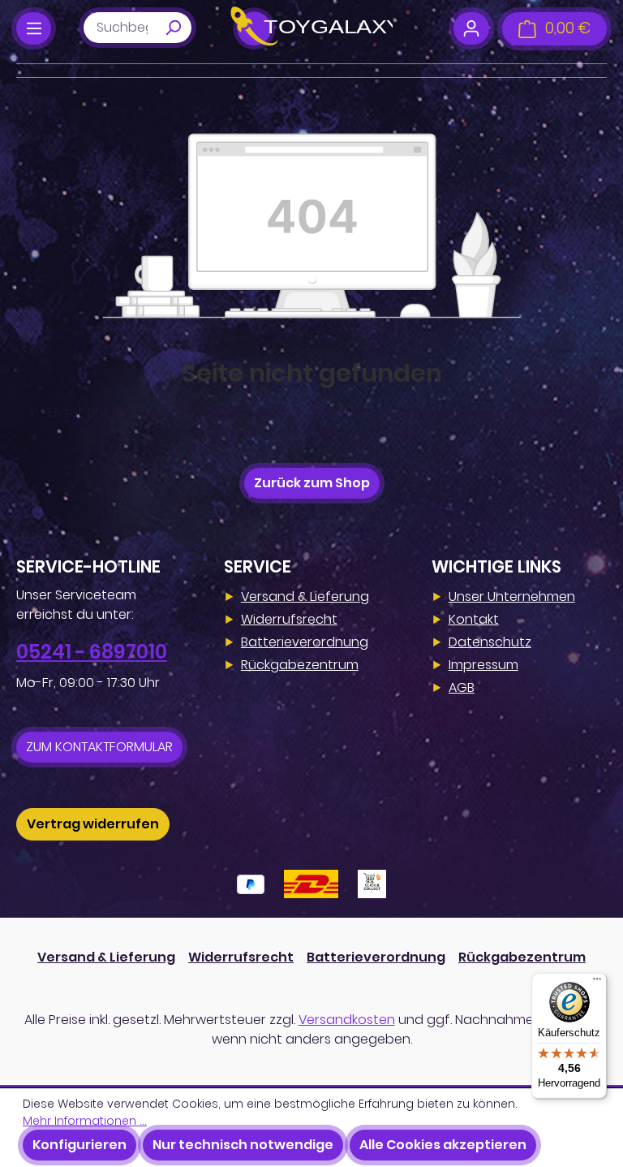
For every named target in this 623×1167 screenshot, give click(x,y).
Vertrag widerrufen (93, 824)
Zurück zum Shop (312, 482)
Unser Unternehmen (512, 596)
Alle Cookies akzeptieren (442, 1144)
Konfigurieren (79, 1144)
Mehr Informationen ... (85, 1121)
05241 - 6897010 (91, 651)
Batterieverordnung (304, 642)
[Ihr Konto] (470, 28)
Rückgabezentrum (300, 664)
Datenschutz (490, 642)
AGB (462, 687)
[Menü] (33, 28)
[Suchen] (172, 27)
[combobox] (119, 27)
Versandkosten (347, 1019)
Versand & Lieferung (305, 596)
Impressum (483, 664)
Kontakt (474, 619)
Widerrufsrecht (289, 619)
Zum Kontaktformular (99, 746)
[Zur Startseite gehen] (311, 28)
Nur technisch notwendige (243, 1144)
